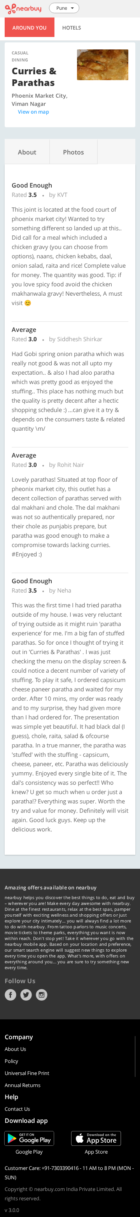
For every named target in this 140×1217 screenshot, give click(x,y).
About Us (15, 1048)
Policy (11, 1060)
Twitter (26, 995)
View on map (33, 111)
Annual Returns (22, 1085)
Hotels (71, 27)
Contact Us (17, 1108)
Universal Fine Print (27, 1073)
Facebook (10, 995)
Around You (29, 27)
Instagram (41, 995)
